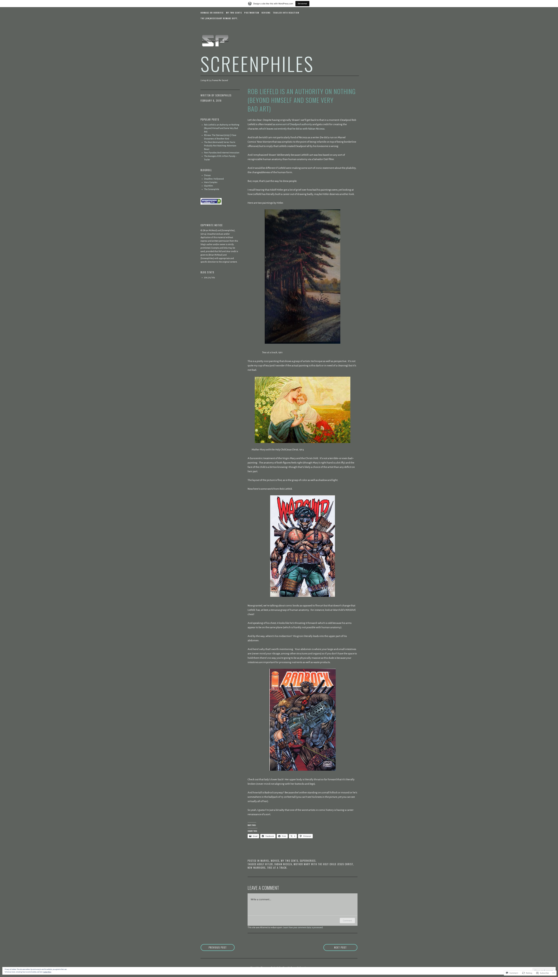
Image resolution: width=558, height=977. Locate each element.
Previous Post (214, 947)
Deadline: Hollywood (214, 179)
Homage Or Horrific (212, 12)
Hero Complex (210, 182)
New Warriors (256, 867)
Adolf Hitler (265, 864)
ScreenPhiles (223, 95)
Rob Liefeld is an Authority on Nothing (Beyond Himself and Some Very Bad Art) (221, 128)
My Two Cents (234, 12)
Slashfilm (208, 186)
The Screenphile (211, 189)
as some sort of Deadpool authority (292, 124)
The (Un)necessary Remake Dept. (219, 18)
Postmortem (251, 12)
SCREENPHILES (257, 63)
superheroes (308, 860)
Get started (302, 3)
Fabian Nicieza (283, 864)
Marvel (265, 860)
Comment (347, 920)
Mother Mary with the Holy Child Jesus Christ (323, 864)
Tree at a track (277, 867)
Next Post (335, 947)
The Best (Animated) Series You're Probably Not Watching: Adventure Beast (220, 145)
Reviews (266, 12)
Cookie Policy (47, 972)
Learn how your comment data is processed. (303, 927)
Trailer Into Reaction (286, 12)
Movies (275, 860)
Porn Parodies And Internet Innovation (221, 152)
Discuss (207, 175)
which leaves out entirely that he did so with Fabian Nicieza (291, 128)
